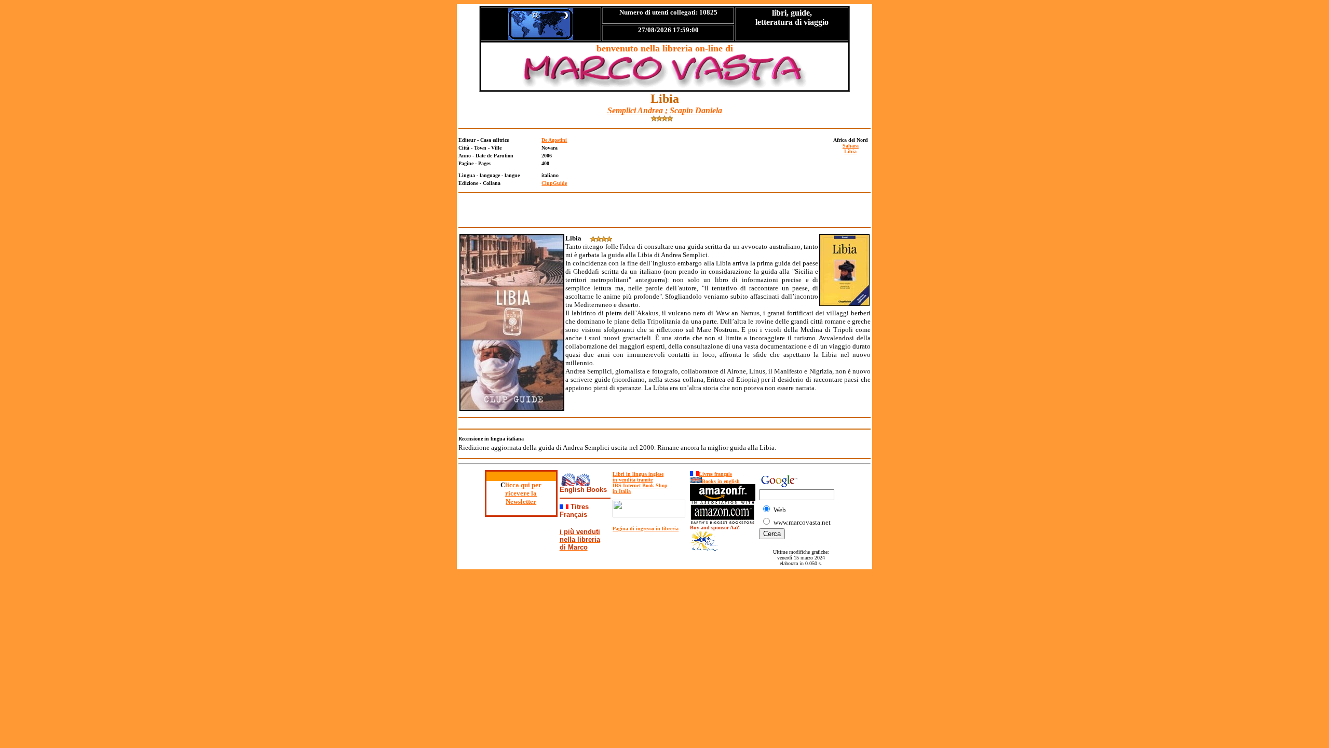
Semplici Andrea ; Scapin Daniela (664, 110)
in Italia (622, 491)
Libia (850, 151)
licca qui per (523, 485)
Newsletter (521, 501)
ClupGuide (554, 183)
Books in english (721, 481)
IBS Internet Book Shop (640, 485)
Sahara (851, 146)
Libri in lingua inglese (638, 474)
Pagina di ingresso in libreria (646, 528)
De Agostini (554, 140)
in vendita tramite (633, 480)
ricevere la (521, 493)
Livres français (715, 474)
